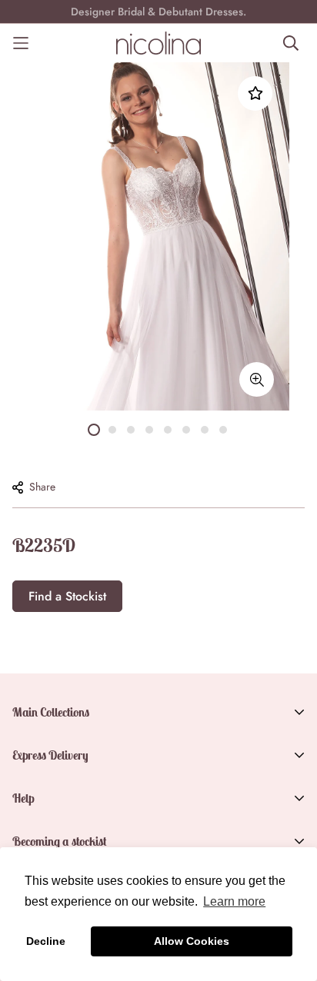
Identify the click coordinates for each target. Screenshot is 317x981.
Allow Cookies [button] (191, 941)
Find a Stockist (67, 596)
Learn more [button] (234, 901)
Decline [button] (45, 941)
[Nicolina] (158, 43)
